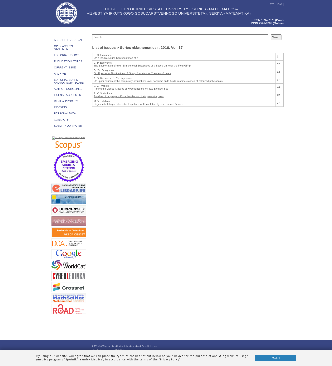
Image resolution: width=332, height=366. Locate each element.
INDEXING (60, 107)
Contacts (61, 119)
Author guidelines (68, 88)
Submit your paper (68, 125)
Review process (66, 101)
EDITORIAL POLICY (66, 55)
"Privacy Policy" (170, 359)
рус (272, 4)
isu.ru (107, 346)
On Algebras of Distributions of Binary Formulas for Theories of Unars (132, 73)
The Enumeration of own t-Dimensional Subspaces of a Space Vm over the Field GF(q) (142, 65)
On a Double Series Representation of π (116, 58)
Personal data (65, 113)
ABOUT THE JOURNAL (68, 40)
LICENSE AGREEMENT (68, 95)
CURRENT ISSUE (65, 67)
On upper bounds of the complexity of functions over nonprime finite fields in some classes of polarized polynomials (158, 81)
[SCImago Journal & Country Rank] (68, 137)
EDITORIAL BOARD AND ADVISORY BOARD (69, 81)
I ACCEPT (275, 357)
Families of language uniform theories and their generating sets (129, 96)
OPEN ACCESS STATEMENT (63, 48)
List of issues (104, 48)
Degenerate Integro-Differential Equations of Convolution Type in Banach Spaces (138, 104)
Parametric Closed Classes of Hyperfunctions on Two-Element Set (131, 88)
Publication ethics (68, 61)
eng (279, 4)
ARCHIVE (60, 73)
